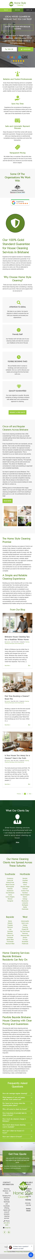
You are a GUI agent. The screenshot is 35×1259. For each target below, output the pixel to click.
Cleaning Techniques (9, 643)
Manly (10, 924)
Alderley (25, 885)
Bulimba (10, 891)
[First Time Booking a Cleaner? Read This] (17, 682)
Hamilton (25, 895)
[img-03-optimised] (17, 506)
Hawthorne (10, 893)
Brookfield (25, 944)
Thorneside (10, 944)
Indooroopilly (25, 924)
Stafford (25, 891)
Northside (25, 876)
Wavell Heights (25, 897)
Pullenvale (25, 946)
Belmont (10, 936)
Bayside (10, 919)
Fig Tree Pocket (25, 934)
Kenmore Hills (25, 938)
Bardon (25, 940)
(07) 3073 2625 (16, 1161)
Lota (10, 932)
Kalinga (25, 901)
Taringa (25, 928)
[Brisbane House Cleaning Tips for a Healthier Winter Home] (17, 623)
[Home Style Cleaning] (17, 2)
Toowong (25, 930)
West (25, 919)
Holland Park (10, 885)
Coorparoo (10, 881)
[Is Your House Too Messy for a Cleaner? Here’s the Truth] (17, 741)
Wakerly (10, 926)
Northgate (25, 907)
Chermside (25, 911)
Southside (10, 876)
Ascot (25, 887)
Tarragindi (10, 903)
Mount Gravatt (10, 887)
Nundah (25, 881)
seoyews (8, 642)
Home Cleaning (18, 643)
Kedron (25, 899)
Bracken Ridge (25, 889)
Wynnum (10, 930)
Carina (10, 897)
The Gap (25, 942)
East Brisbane (10, 895)
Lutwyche (25, 905)
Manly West (10, 942)
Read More (7, 665)
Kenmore (25, 936)
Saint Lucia (25, 926)
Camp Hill (10, 883)
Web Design (7, 1254)
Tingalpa (10, 928)
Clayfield (25, 883)
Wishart (10, 901)
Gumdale (10, 934)
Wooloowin (25, 903)
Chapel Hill (25, 932)
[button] (17, 1096)
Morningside (10, 889)
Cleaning (27, 642)
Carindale (10, 940)
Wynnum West (10, 946)
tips (23, 643)
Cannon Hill (10, 938)
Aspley (25, 909)
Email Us (7, 1230)
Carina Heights (10, 899)
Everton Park (25, 893)
